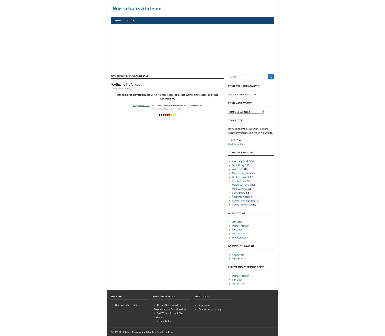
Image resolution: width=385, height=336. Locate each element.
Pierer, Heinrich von (242, 204)
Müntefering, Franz (242, 172)
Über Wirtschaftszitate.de (128, 305)
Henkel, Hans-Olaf (241, 176)
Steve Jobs (237, 221)
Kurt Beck (237, 229)
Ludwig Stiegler (240, 237)
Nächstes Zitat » (236, 143)
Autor (131, 20)
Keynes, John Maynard (243, 200)
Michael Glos (238, 233)
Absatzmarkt (238, 254)
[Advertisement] (192, 47)
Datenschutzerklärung (210, 309)
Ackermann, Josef (241, 196)
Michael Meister (240, 225)
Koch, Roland (239, 192)
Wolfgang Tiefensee (125, 84)
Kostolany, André (241, 161)
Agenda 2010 (239, 258)
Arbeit (181, 108)
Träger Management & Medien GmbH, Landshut (149, 332)
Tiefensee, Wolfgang (121, 88)
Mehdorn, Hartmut (242, 184)
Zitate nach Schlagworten (244, 86)
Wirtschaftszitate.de (137, 8)
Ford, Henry (238, 165)
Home (117, 20)
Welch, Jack (238, 168)
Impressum (204, 305)
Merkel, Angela (240, 188)
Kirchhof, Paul (239, 180)
